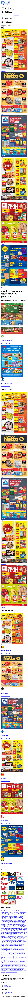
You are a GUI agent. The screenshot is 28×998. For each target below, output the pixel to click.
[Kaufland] (14, 242)
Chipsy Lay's (17, 957)
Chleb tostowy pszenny (20, 958)
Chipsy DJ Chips (10, 957)
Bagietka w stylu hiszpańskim (8, 921)
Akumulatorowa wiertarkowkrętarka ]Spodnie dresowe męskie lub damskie (13, 913)
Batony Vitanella (5, 926)
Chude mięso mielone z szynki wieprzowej (13, 962)
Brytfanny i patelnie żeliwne (7, 944)
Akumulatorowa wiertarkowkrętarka (9, 912)
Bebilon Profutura (9, 928)
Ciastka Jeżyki (8, 968)
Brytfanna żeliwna (5, 942)
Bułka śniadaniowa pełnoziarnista (15, 952)
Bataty (20, 921)
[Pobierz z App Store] (7, 13)
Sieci (6, 4)
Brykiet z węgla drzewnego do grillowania (16, 941)
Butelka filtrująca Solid (10, 945)
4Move (2, 910)
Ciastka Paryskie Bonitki (18, 968)
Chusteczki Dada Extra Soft (12, 964)
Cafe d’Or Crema (7, 953)
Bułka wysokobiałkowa (16, 949)
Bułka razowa (7, 949)
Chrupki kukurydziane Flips (12, 961)
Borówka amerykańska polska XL (9, 938)
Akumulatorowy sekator (6, 916)
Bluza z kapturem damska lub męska (18, 932)
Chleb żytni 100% (5, 960)
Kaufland (3, 244)
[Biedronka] (14, 69)
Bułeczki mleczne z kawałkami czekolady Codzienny (13, 946)
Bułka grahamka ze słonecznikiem (11, 948)
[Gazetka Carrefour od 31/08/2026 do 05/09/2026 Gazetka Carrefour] (12, 376)
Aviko (13, 920)
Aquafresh (3, 920)
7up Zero (18, 910)
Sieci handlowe (7, 986)
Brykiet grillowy (13, 940)
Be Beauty (11, 926)
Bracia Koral (20, 938)
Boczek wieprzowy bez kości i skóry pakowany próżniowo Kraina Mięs (13, 935)
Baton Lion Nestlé (18, 922)
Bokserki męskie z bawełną (18, 937)
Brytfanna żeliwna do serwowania (18, 942)
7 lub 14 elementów (9, 910)
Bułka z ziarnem (17, 950)
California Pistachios (10, 954)
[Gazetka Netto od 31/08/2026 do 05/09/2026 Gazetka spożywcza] (12, 686)
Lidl (2, 287)
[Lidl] (14, 286)
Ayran (24, 920)
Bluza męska (20, 930)
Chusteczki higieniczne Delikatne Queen (12, 964)
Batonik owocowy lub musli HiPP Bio (18, 925)
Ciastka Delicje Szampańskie (16, 966)
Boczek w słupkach (5, 933)
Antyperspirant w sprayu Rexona (18, 918)
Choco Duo (12, 960)
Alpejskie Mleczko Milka (17, 917)
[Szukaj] (2, 27)
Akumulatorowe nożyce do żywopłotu (14, 914)
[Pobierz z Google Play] (7, 9)
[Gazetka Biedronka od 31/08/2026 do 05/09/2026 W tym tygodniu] (12, 643)
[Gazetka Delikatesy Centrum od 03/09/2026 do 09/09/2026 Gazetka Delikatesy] (12, 333)
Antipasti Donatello (5, 918)
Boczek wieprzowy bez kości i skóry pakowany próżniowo (13, 934)
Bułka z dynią (9, 950)
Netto (2, 114)
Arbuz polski (9, 920)
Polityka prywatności (9, 992)
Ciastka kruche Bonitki (18, 969)
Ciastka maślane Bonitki (11, 972)
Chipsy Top (23, 957)
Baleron (17, 921)
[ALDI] (14, 156)
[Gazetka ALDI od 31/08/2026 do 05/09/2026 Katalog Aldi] (12, 728)
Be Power (16, 926)
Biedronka (16, 15)
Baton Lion (11, 922)
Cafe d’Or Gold (15, 953)
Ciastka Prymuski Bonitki (7, 969)
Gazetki (2, 4)
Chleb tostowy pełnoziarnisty (7, 958)
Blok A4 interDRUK (12, 930)
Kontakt (9, 4)
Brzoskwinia (17, 944)
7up (15, 910)
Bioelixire (10, 929)
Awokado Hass (18, 920)
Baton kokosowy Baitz (11, 924)
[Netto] (14, 113)
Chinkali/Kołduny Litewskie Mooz (13, 956)
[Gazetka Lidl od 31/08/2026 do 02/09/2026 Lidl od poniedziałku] (12, 856)
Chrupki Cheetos (19, 960)
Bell (15, 928)
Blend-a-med (4, 930)
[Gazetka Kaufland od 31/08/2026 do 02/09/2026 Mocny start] (12, 813)
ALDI (2, 157)
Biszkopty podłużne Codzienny (19, 929)
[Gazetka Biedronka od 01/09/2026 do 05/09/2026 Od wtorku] (12, 771)
